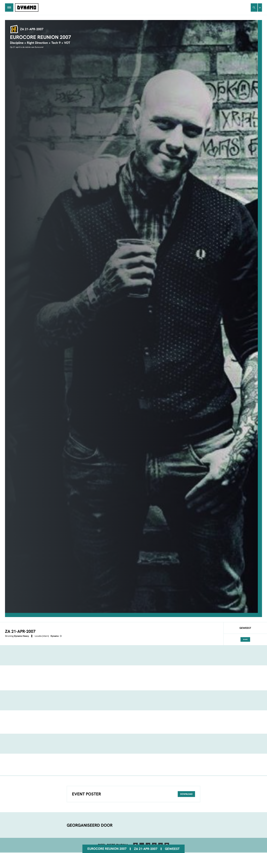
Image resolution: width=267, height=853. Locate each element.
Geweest (172, 849)
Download (186, 794)
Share (245, 639)
